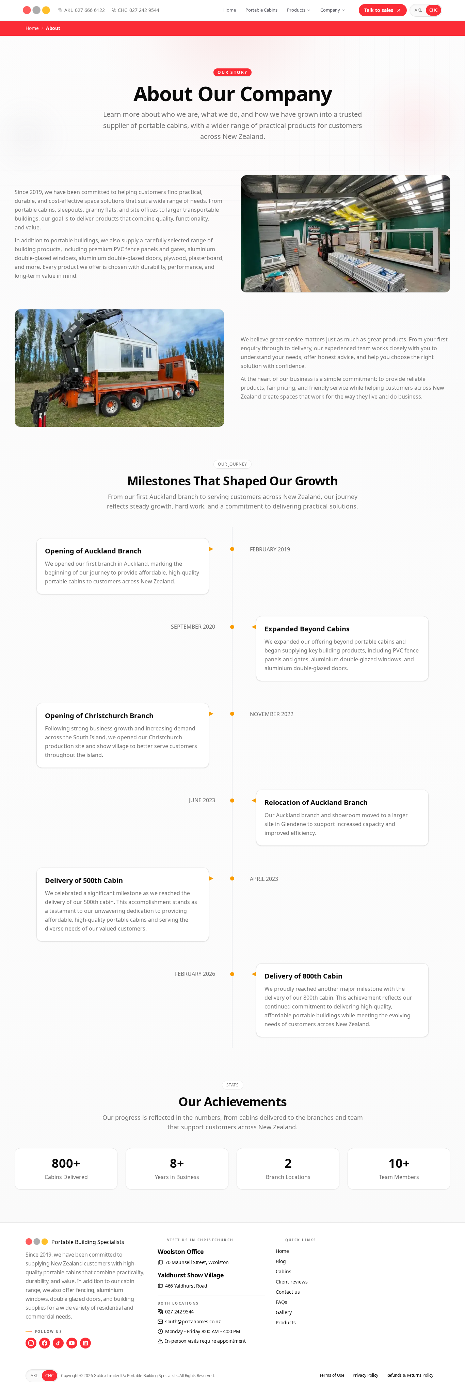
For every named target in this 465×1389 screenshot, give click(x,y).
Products (296, 10)
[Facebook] (44, 1343)
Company (330, 10)
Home (229, 10)
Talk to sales (378, 10)
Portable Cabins (261, 10)
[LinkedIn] (85, 1343)
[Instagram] (31, 1343)
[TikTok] (58, 1343)
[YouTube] (71, 1343)
